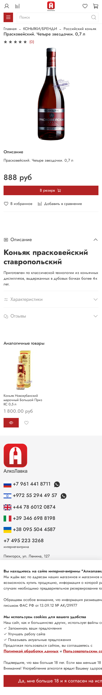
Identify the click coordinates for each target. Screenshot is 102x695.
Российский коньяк (80, 28)
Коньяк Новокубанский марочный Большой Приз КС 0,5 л (23, 400)
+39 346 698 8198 (33, 518)
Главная (10, 28)
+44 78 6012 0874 (33, 507)
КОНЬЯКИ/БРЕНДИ (40, 28)
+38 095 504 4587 (33, 529)
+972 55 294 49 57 (35, 495)
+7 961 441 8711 (31, 483)
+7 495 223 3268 (24, 540)
